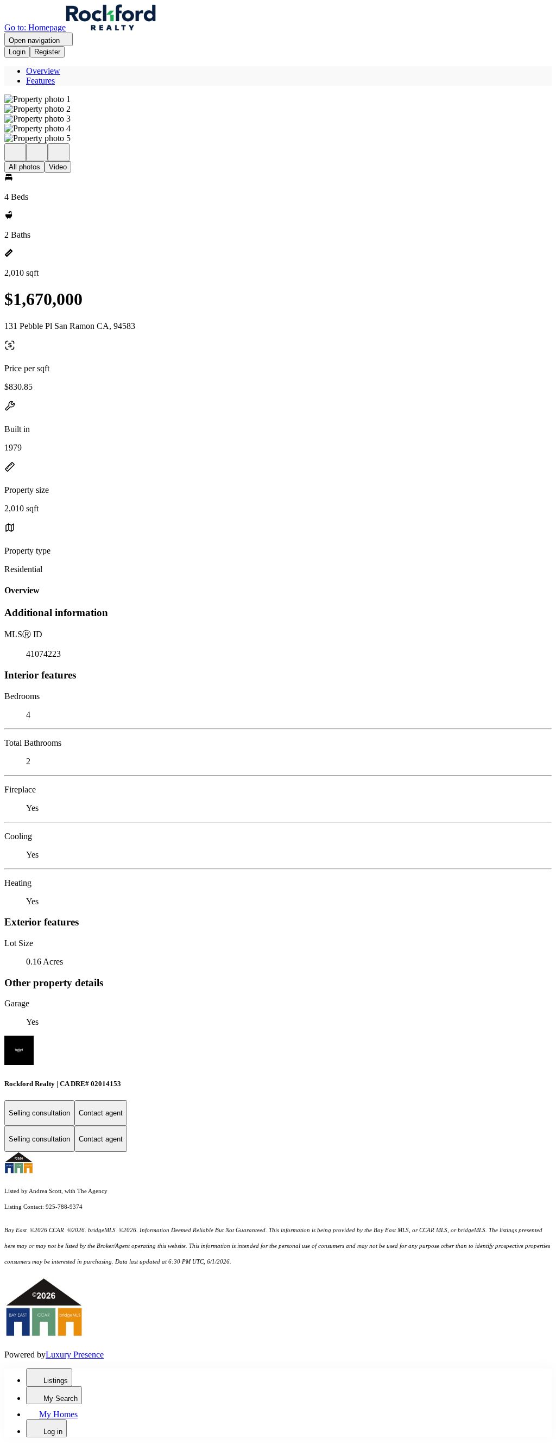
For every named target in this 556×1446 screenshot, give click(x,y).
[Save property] (37, 152)
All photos (24, 167)
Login (17, 52)
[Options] (15, 152)
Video (58, 167)
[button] (278, 99)
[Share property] (59, 152)
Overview (43, 70)
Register (47, 52)
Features (40, 80)
